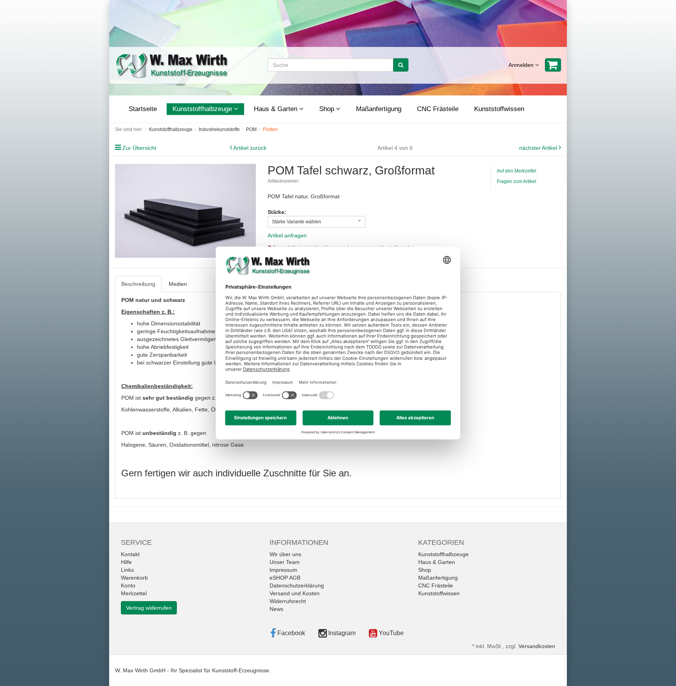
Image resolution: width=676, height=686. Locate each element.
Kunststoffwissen (499, 109)
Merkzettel (134, 593)
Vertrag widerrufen (149, 608)
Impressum (283, 570)
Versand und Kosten (295, 593)
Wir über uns (285, 554)
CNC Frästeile (437, 109)
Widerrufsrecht (288, 601)
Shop (327, 109)
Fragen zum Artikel (516, 181)
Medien (178, 284)
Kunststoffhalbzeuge (203, 109)
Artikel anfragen (287, 235)
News (276, 609)
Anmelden (522, 65)
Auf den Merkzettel (516, 171)
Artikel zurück (249, 148)
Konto (128, 585)
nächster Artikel (539, 148)
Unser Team (285, 562)
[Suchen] (400, 65)
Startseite (143, 109)
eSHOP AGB (285, 578)
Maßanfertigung (378, 109)
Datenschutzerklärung (297, 585)
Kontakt (130, 554)
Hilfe (126, 562)
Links (127, 570)
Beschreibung (138, 284)
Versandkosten (536, 646)
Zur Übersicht (139, 148)
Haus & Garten (276, 109)
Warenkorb (134, 578)
